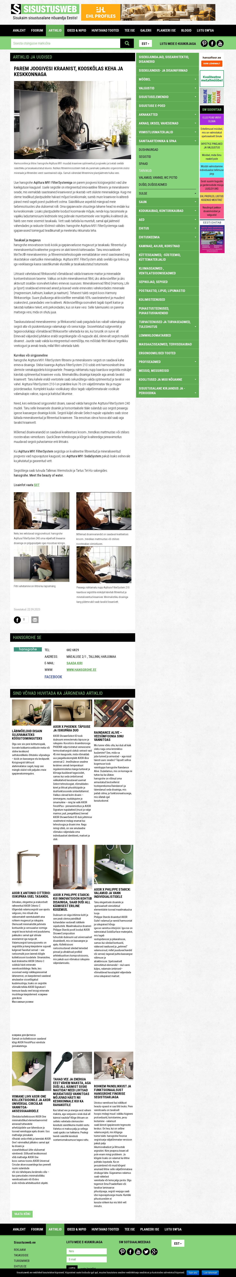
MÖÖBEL (145, 79)
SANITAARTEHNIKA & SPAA (157, 141)
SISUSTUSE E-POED (152, 106)
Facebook (212, 43)
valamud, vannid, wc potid (158, 177)
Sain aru (193, 1272)
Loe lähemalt (210, 1272)
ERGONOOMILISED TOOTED (157, 353)
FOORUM (37, 30)
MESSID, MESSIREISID (154, 371)
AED (141, 220)
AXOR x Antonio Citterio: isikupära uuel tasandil (31, 895)
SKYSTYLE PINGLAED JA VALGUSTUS (212, 145)
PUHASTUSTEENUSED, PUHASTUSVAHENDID (154, 310)
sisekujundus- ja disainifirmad (163, 70)
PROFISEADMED (150, 362)
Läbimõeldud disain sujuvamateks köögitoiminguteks (27, 734)
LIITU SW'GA (205, 30)
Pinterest (204, 43)
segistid (145, 157)
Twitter (146, 1251)
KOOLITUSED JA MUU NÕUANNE (160, 379)
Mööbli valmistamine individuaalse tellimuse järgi (212, 170)
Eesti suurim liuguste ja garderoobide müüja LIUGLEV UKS (211, 185)
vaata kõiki (22, 1214)
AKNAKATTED (148, 114)
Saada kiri (75, 663)
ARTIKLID (55, 30)
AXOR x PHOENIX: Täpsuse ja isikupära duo (71, 728)
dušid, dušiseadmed (153, 184)
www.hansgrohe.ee (81, 670)
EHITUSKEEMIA (149, 237)
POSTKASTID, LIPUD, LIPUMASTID (162, 291)
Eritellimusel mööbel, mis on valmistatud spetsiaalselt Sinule (212, 132)
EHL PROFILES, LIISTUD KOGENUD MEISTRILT (211, 198)
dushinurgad (148, 150)
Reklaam (20, 1250)
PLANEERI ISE (166, 30)
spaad (143, 164)
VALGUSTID (146, 88)
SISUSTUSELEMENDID (154, 97)
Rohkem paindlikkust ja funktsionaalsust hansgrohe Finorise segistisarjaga (112, 1091)
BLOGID (186, 30)
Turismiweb (22, 1261)
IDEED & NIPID (76, 30)
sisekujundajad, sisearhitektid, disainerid (164, 59)
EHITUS (144, 228)
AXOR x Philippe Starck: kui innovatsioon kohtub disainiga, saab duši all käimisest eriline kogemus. (72, 902)
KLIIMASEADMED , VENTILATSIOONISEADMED (157, 270)
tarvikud (145, 171)
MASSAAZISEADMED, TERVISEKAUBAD (165, 344)
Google (154, 1251)
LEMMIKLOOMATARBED (155, 335)
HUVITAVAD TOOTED (105, 30)
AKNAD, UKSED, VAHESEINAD (158, 123)
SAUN (143, 202)
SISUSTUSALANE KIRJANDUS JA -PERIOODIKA (162, 390)
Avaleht (19, 30)
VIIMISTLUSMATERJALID (156, 132)
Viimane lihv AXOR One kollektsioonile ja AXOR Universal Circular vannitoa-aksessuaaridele (31, 1103)
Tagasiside (21, 1255)
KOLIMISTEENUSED (152, 299)
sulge (143, 193)
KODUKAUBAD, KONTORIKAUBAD (161, 211)
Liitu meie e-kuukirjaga (178, 44)
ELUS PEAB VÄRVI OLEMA (212, 119)
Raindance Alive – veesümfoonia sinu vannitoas (109, 736)
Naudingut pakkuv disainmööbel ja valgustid (212, 211)
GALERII (145, 30)
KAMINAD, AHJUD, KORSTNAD (159, 246)
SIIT (36, 485)
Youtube (220, 43)
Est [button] (144, 44)
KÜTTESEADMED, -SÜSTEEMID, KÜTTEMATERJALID (160, 257)
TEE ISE (129, 30)
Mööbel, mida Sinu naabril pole (211, 157)
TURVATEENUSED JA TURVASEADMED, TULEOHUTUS (165, 324)
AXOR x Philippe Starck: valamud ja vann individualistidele (112, 893)
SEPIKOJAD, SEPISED (153, 282)
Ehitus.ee (20, 1266)
